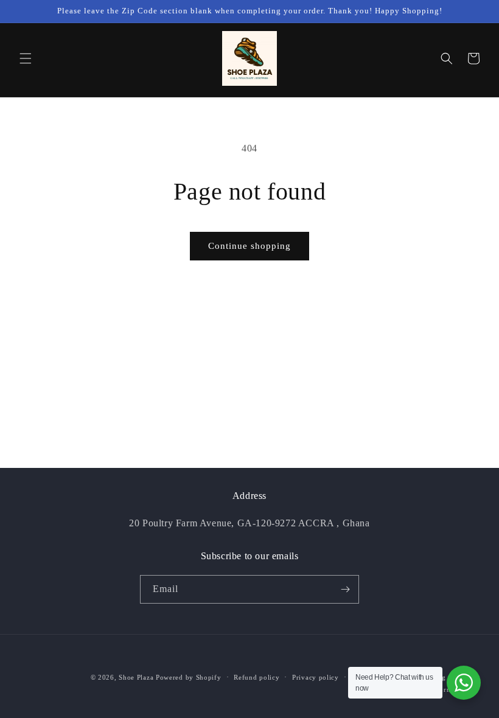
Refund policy (256, 677)
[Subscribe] (345, 589)
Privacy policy (315, 677)
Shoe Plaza (136, 677)
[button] (25, 58)
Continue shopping (249, 246)
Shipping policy (443, 677)
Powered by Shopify (189, 677)
